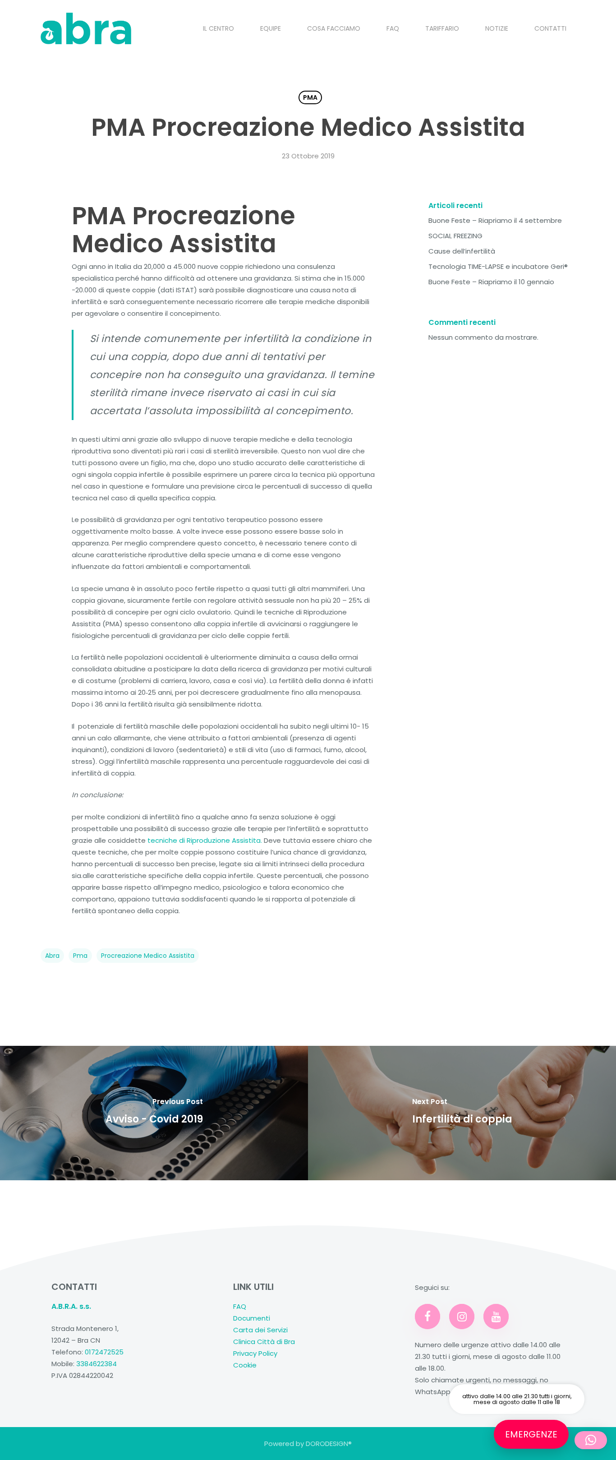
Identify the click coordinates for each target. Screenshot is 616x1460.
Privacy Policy (256, 1353)
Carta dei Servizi (260, 1330)
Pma (80, 955)
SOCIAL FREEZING (455, 235)
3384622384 (96, 1363)
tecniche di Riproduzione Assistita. (204, 840)
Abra (52, 955)
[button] (591, 1440)
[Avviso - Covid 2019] (154, 1113)
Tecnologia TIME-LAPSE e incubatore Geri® (498, 266)
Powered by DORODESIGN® (308, 1443)
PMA (310, 97)
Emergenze (531, 1434)
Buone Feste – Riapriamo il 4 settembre (495, 220)
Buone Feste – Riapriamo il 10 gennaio (491, 281)
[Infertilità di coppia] (462, 1113)
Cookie (245, 1365)
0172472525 (104, 1352)
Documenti (251, 1318)
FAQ (239, 1306)
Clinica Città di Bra (264, 1341)
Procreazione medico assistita (147, 955)
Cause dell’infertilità (461, 251)
